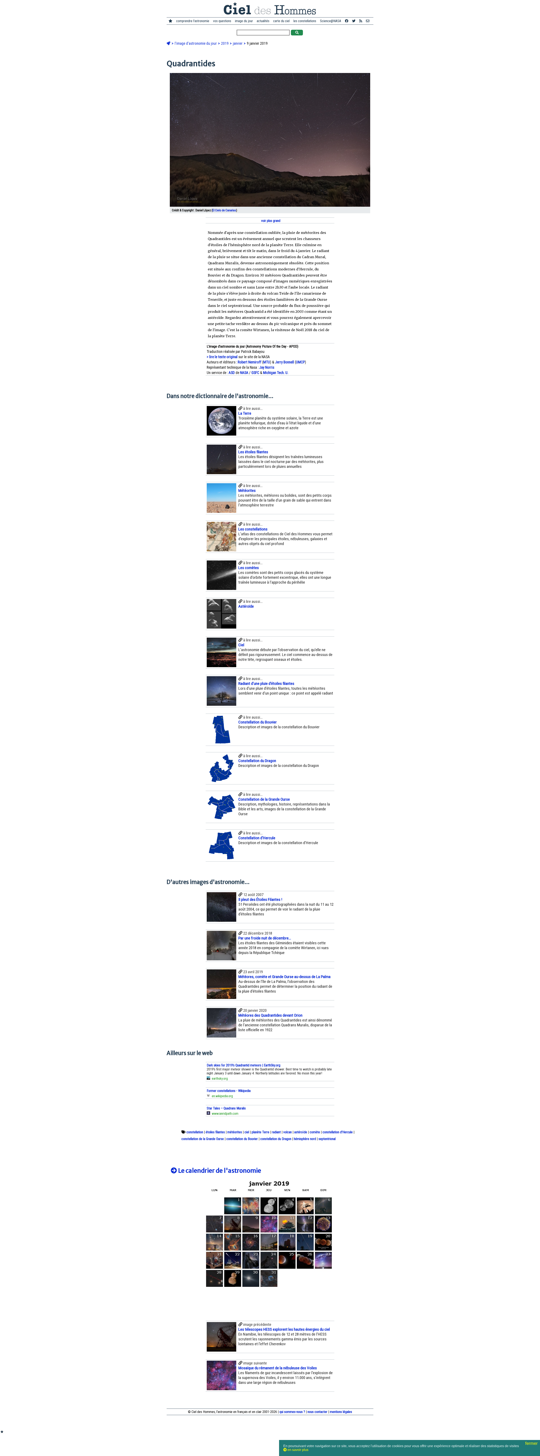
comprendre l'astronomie (192, 21)
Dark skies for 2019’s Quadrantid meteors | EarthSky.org (243, 1065)
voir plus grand (270, 221)
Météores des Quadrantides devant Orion (270, 1015)
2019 (225, 43)
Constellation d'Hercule (256, 837)
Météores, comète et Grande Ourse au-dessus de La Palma (284, 976)
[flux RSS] (360, 21)
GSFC (255, 373)
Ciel (241, 644)
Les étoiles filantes (253, 451)
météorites (234, 1132)
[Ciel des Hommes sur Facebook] (346, 21)
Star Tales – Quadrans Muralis (226, 1108)
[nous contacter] (367, 21)
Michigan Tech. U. (275, 373)
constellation (194, 1132)
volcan (287, 1132)
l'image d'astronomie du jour (196, 43)
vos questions (222, 21)
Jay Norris (266, 367)
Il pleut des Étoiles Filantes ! (260, 899)
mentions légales (341, 1412)
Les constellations (252, 529)
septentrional (327, 1139)
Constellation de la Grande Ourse (264, 799)
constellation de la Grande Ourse (202, 1139)
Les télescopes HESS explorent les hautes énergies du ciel (284, 1329)
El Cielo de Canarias (224, 210)
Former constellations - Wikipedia (229, 1091)
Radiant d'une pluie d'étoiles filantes (266, 683)
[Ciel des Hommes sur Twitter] (353, 21)
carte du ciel (281, 21)
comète (315, 1132)
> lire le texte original (222, 357)
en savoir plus (297, 1450)
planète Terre (260, 1132)
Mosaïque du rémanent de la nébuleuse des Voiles (277, 1368)
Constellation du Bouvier (257, 722)
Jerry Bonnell (284, 362)
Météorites (247, 490)
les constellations (304, 21)
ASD (232, 373)
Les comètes (248, 567)
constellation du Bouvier (242, 1139)
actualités (263, 21)
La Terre (244, 413)
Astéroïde (246, 606)
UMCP (300, 362)
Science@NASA (330, 21)
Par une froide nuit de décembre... (264, 938)
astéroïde (300, 1132)
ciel (246, 1132)
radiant (276, 1132)
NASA (244, 373)
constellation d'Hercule (338, 1132)
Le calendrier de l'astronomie (219, 1170)
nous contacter (317, 1412)
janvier (238, 43)
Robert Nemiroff (249, 362)
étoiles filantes (215, 1132)
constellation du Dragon (275, 1139)
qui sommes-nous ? (292, 1412)
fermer (532, 1443)
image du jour (244, 21)
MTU (266, 362)
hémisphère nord (305, 1139)
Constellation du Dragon (257, 760)
